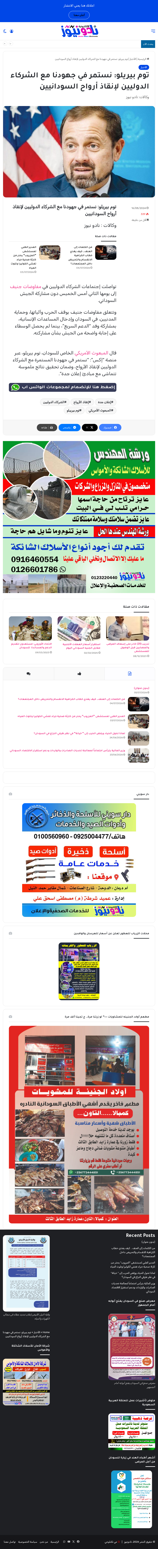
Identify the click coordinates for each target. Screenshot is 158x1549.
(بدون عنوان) (141, 688)
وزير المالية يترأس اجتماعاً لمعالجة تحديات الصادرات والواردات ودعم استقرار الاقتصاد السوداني (67, 750)
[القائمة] (153, 32)
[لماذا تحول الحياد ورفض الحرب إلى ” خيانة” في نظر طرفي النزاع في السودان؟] (138, 738)
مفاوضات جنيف (25, 286)
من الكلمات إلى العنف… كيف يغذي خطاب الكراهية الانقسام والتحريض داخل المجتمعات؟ (83, 44)
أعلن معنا (79, 15)
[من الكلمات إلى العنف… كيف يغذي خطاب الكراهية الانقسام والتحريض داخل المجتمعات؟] (105, 252)
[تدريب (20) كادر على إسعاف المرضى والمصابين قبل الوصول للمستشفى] (127, 628)
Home (46, 1332)
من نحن (44, 1541)
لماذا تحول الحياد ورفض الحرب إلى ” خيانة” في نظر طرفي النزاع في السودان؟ (79, 733)
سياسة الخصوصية (27, 1541)
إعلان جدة (104, 402)
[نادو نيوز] (79, 31)
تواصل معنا (10, 1541)
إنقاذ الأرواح (81, 402)
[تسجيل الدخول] (11, 32)
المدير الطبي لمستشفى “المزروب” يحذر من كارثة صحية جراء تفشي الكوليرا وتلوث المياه (71, 716)
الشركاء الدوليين (53, 402)
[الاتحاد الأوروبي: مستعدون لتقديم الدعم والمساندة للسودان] (30, 628)
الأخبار (133, 59)
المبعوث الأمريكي (91, 353)
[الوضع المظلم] (5, 32)
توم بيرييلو (73, 410)
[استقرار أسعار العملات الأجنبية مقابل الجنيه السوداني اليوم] (79, 628)
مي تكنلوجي (111, 1541)
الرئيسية (142, 59)
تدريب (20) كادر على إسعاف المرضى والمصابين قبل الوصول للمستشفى (127, 648)
